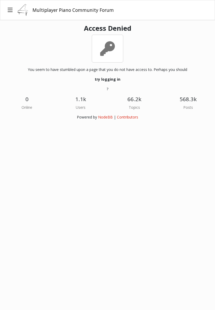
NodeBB (105, 117)
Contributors (127, 117)
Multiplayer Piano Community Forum (73, 10)
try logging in (107, 79)
